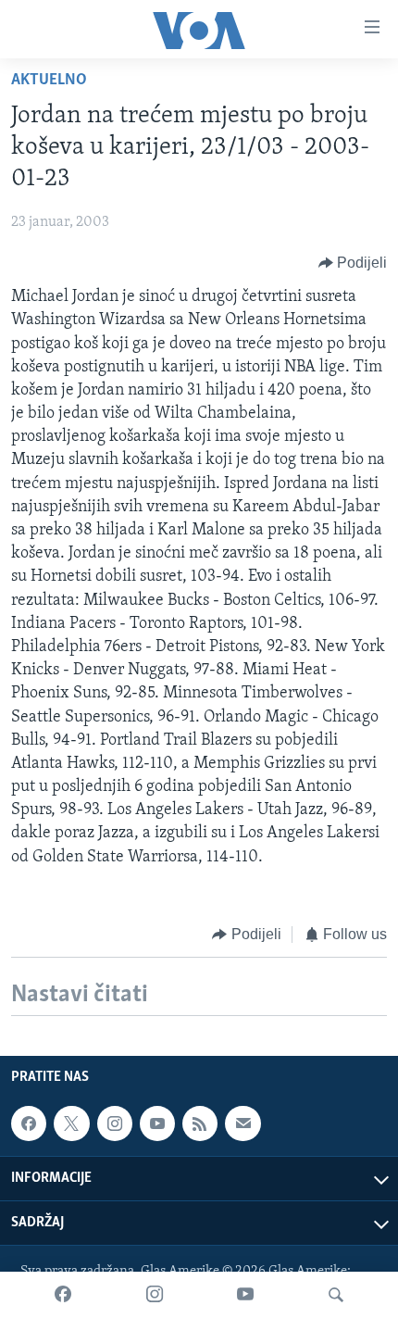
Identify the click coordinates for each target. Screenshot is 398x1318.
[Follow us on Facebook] (28, 1123)
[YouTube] (245, 1295)
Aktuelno (49, 80)
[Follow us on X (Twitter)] (71, 1123)
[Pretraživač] (336, 1295)
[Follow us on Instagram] (114, 1123)
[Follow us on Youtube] (157, 1123)
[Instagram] (154, 1295)
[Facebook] (63, 1295)
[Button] (353, 263)
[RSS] (200, 1123)
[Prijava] (242, 1123)
